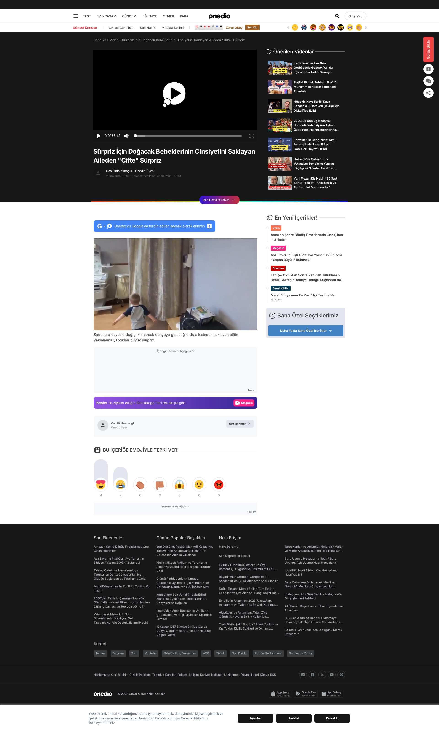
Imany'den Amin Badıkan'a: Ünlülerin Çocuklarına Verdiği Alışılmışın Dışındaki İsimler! (184, 615)
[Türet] (304, 27)
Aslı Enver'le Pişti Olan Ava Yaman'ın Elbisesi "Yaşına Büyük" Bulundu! (306, 257)
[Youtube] (332, 674)
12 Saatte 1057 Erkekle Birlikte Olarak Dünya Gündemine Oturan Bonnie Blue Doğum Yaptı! (183, 631)
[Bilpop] (322, 27)
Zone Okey (234, 27)
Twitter (100, 653)
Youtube (151, 653)
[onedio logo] (219, 16)
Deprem (118, 653)
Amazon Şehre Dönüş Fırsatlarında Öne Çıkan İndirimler (307, 237)
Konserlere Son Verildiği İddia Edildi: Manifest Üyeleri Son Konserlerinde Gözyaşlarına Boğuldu (181, 599)
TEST (87, 16)
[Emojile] (331, 27)
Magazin (278, 248)
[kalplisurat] (359, 27)
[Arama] (337, 16)
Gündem (278, 268)
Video (114, 40)
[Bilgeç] (313, 27)
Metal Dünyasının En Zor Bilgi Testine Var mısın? (303, 297)
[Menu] (75, 16)
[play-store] (307, 694)
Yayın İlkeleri (250, 674)
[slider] (188, 136)
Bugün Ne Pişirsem (268, 653)
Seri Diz (252, 27)
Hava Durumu (228, 546)
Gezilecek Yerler (300, 653)
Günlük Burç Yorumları (180, 653)
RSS (273, 674)
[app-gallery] (332, 694)
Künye (264, 674)
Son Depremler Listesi (234, 556)
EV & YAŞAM (106, 16)
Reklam (182, 674)
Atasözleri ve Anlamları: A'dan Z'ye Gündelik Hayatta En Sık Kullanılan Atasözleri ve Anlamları (243, 616)
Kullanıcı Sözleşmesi (225, 674)
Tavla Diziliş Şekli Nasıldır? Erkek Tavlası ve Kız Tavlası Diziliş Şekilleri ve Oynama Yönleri (248, 628)
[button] (242, 324)
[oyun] (340, 27)
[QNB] (295, 27)
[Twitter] (322, 674)
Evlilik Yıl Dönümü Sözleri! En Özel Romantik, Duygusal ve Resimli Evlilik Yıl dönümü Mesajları (246, 569)
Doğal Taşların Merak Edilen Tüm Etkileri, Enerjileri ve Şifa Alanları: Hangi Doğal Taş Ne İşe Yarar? (247, 593)
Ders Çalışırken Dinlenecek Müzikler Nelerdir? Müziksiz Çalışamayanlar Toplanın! (310, 586)
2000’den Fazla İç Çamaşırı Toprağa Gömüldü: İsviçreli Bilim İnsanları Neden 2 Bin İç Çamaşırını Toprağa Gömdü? (122, 602)
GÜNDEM (129, 16)
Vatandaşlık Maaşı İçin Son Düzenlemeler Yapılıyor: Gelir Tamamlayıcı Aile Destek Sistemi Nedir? (121, 618)
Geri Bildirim (119, 674)
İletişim (194, 674)
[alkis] (349, 27)
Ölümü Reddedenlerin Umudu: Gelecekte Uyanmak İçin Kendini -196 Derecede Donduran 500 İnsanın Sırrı (182, 583)
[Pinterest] (341, 674)
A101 (206, 653)
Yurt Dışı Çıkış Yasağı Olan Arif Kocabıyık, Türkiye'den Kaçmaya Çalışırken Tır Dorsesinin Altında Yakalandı (184, 551)
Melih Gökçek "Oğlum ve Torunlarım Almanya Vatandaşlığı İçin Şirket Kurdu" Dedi (183, 567)
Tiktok (220, 653)
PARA (184, 16)
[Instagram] (303, 674)
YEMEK (168, 16)
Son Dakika (239, 653)
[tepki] (101, 484)
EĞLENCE (149, 16)
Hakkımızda (102, 674)
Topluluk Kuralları (164, 674)
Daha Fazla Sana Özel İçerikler (303, 330)
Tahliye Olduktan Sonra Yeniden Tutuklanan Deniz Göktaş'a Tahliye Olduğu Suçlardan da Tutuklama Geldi (306, 277)
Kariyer (205, 674)
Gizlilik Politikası (140, 674)
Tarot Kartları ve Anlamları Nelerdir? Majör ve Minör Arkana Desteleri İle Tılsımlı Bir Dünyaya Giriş (314, 551)
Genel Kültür (281, 288)
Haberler (99, 40)
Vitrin (276, 228)
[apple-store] (281, 694)
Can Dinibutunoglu (130, 171)
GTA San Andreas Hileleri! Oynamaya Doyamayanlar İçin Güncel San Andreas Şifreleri (312, 622)
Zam (134, 653)
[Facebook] (312, 674)
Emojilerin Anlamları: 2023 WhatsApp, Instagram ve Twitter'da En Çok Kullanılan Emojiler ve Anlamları (248, 605)
